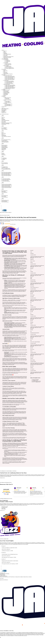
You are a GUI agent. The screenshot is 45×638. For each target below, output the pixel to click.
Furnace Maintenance (8, 102)
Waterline (5, 95)
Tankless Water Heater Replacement (10, 85)
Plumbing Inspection (4, 147)
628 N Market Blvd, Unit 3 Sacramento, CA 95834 (9, 557)
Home (1, 215)
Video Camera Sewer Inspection (6, 136)
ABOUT (3, 50)
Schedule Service (2, 477)
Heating (3, 153)
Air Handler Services (5, 166)
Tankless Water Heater (7, 84)
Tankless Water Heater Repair (9, 86)
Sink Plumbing (6, 93)
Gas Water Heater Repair (8, 82)
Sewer (4, 71)
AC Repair (3, 159)
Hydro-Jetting (5, 70)
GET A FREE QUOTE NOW (4, 114)
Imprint (1, 579)
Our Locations (4, 121)
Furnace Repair (7, 101)
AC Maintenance (7, 60)
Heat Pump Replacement (5, 200)
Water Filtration (6, 94)
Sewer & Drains (4, 69)
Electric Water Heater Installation (9, 76)
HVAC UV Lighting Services (9, 67)
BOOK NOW (2, 222)
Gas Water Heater (6, 80)
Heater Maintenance (8, 99)
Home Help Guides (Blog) (7, 57)
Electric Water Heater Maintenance (10, 78)
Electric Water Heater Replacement (10, 77)
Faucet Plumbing (6, 91)
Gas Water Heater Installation (6, 178)
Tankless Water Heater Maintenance (10, 87)
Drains (3, 132)
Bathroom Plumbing (6, 90)
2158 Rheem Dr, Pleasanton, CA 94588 (7, 550)
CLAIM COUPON (33, 281)
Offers (4, 51)
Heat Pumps (5, 103)
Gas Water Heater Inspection (9, 83)
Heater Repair (7, 98)
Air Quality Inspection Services (9, 68)
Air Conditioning (6, 59)
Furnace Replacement (5, 195)
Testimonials (5, 53)
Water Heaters (4, 74)
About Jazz (3, 117)
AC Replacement (7, 61)
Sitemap (17, 576)
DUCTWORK (4, 128)
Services (3, 215)
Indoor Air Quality (6, 65)
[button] (44, 491)
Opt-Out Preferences (5, 579)
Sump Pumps (5, 72)
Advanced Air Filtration (35, 379)
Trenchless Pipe (6, 73)
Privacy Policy (2, 576)
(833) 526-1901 (2, 212)
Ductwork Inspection (8, 63)
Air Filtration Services (8, 66)
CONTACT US (4, 106)
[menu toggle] (0, 203)
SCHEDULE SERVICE (8, 212)
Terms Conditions (20, 576)
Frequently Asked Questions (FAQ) (8, 56)
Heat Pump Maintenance (8, 105)
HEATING (3, 96)
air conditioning (13, 368)
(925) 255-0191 (4, 549)
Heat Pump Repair (7, 104)
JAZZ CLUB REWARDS (7, 54)
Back (2, 115)
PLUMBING (3, 89)
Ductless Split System (8, 64)
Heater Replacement (8, 97)
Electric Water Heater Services (8, 75)
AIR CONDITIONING (5, 108)
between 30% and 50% (19, 404)
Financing (5, 52)
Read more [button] (31, 495)
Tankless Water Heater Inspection (10, 88)
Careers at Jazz (6, 58)
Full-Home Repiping (6, 92)
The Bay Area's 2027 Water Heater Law (10, 576)
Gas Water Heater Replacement (6, 179)
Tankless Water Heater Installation (6, 184)
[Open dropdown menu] (6, 110)
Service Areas (5, 55)
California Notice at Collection (27, 576)
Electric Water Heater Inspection (9, 79)
